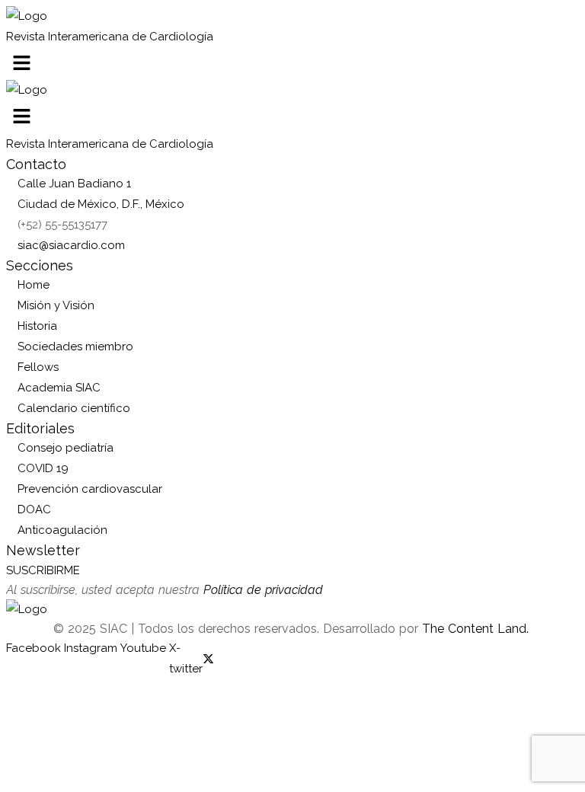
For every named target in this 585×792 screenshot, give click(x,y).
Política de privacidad (263, 590)
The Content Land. (477, 628)
